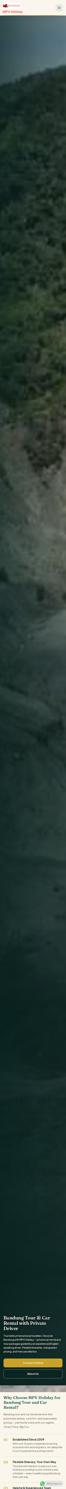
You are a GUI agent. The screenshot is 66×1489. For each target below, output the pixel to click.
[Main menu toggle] (59, 7)
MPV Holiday (13, 12)
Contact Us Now (33, 1362)
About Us (33, 1373)
